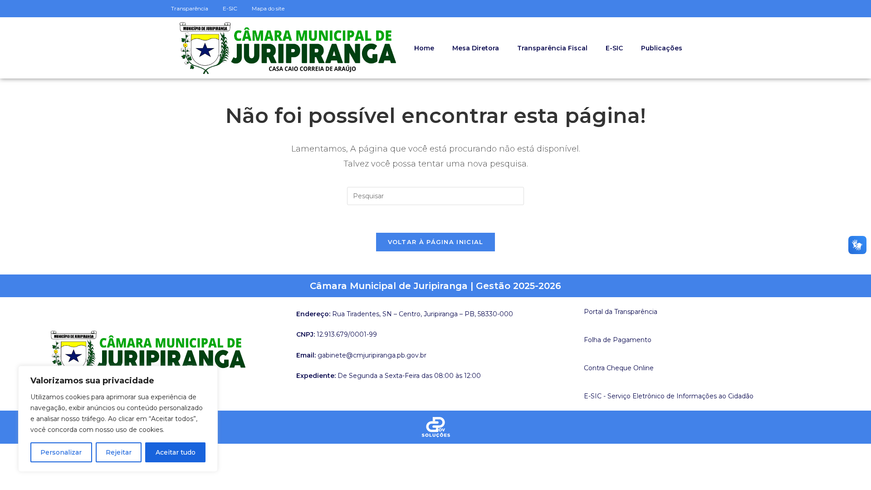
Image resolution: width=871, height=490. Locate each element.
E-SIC (614, 48)
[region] (118, 419)
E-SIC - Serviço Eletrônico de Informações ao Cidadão (669, 396)
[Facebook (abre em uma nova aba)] (704, 8)
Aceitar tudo (176, 452)
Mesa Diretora (475, 48)
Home (424, 48)
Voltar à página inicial (436, 241)
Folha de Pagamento (617, 340)
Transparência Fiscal (552, 48)
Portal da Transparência (620, 312)
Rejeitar (119, 452)
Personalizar (61, 452)
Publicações (661, 48)
